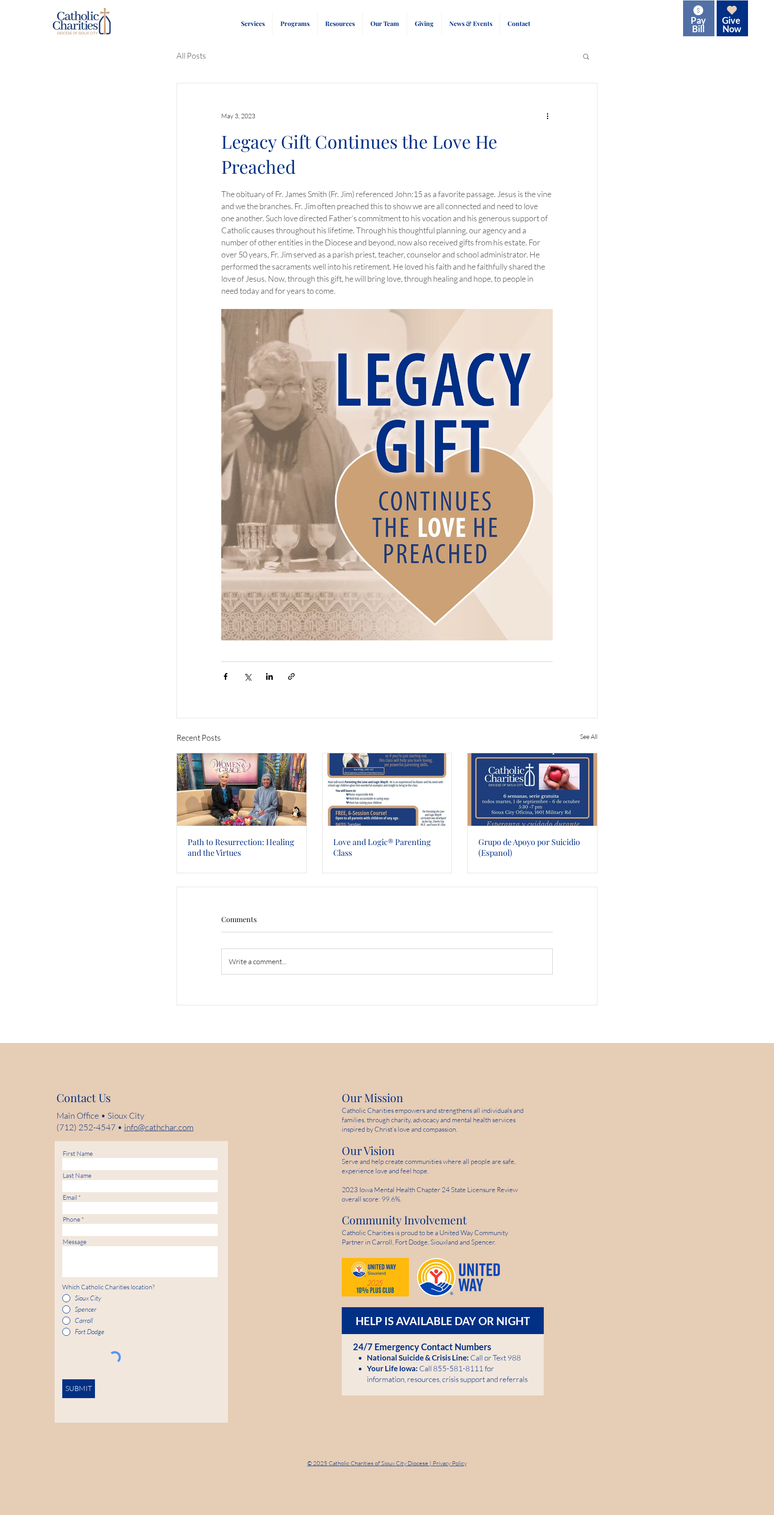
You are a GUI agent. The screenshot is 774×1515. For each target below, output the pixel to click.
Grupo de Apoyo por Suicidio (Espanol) (529, 847)
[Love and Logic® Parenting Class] (387, 789)
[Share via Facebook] (225, 676)
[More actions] (547, 115)
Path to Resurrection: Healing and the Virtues (241, 847)
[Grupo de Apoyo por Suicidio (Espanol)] (532, 789)
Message (74, 1242)
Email (70, 1197)
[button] (252, 24)
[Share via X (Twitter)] (247, 676)
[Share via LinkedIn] (269, 676)
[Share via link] (291, 676)
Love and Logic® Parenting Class (382, 847)
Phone (71, 1219)
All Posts (191, 55)
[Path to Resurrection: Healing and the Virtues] (241, 789)
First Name (78, 1153)
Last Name (77, 1175)
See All (589, 736)
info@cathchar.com (159, 1127)
